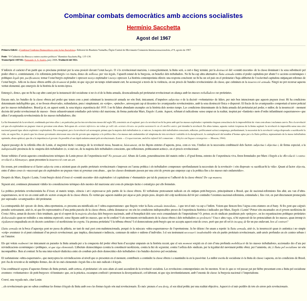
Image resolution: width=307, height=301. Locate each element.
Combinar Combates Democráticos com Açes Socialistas (47, 49)
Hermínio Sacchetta (153, 27)
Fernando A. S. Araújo (35, 59)
